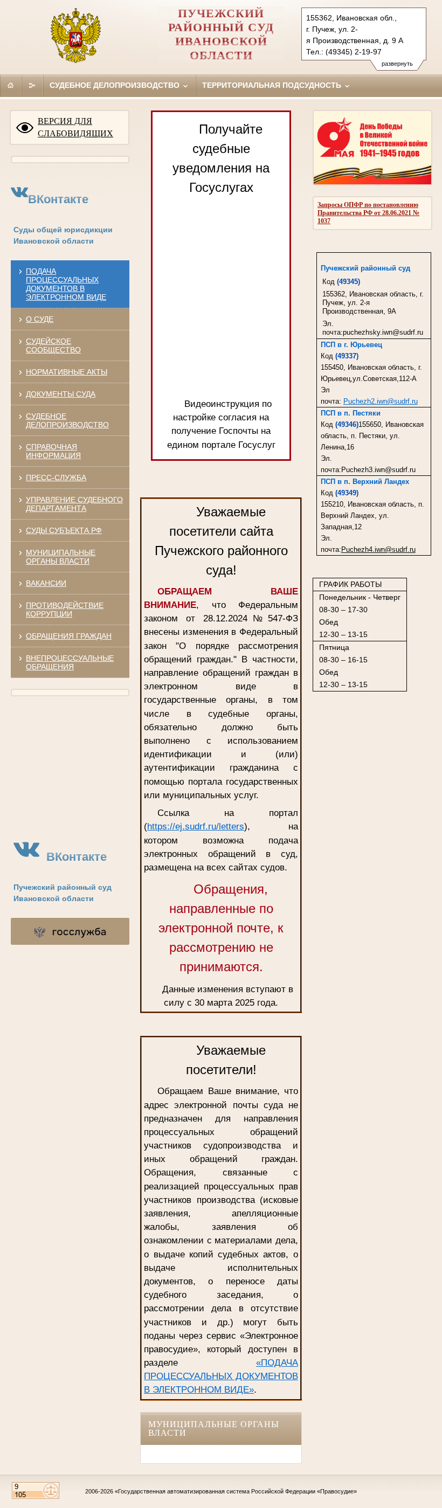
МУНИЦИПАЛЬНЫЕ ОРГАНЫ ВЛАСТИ (60, 556)
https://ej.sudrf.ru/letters (195, 826)
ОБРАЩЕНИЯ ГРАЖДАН (69, 636)
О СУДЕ (39, 319)
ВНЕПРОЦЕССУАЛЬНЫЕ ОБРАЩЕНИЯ (70, 662)
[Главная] (11, 85)
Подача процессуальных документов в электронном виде (66, 284)
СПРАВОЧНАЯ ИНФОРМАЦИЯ (53, 451)
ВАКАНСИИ (46, 583)
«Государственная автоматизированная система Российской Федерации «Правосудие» (236, 1491)
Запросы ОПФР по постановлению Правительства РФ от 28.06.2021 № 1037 (368, 213)
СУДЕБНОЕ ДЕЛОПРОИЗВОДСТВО (67, 420)
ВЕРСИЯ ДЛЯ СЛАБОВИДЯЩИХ (75, 127)
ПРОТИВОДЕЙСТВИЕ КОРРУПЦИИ (64, 609)
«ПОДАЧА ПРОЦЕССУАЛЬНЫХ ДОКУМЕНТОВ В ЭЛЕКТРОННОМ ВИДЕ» (221, 1376)
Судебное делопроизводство (116, 85)
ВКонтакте (58, 199)
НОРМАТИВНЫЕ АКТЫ (66, 372)
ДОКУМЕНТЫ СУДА (60, 394)
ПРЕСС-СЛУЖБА (56, 477)
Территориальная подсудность (272, 85)
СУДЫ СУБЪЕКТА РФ (64, 530)
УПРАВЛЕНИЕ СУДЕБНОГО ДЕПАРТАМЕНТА (74, 504)
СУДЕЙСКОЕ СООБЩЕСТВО (53, 345)
